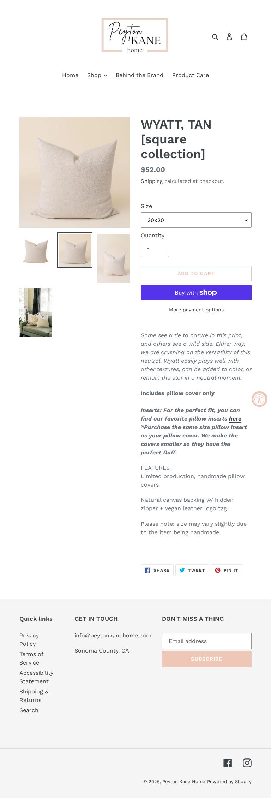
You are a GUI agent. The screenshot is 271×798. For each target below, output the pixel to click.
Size (146, 206)
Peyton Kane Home (183, 781)
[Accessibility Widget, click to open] (259, 399)
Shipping (152, 181)
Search (28, 710)
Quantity (152, 235)
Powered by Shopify (229, 781)
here (235, 418)
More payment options (196, 309)
